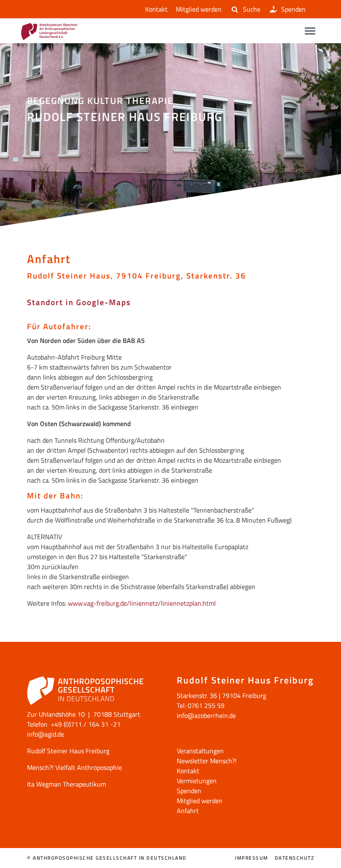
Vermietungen (197, 781)
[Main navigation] (310, 31)
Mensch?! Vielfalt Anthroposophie (74, 767)
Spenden (293, 9)
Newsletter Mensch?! (207, 761)
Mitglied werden (199, 9)
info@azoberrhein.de (206, 715)
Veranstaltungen (200, 751)
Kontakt (156, 9)
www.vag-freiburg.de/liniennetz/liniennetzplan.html (142, 603)
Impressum (251, 858)
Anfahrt (188, 811)
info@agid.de (45, 734)
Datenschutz (294, 858)
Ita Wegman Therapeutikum (66, 784)
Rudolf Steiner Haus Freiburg (68, 751)
